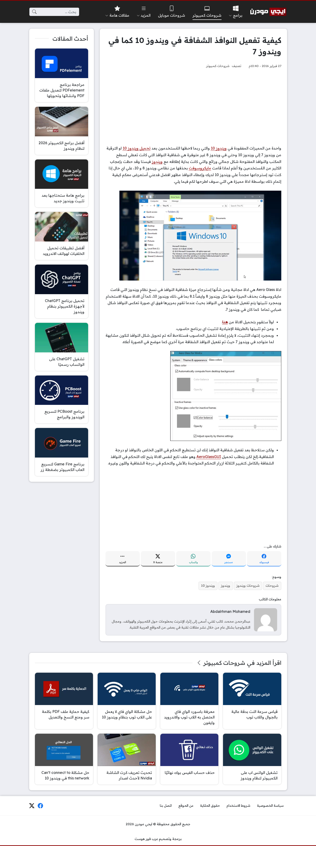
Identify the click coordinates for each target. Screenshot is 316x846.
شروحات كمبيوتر (217, 66)
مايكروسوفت (200, 168)
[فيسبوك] (40, 805)
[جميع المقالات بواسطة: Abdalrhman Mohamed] (265, 619)
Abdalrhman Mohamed (230, 611)
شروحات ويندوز (248, 585)
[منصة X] (31, 805)
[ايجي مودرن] (268, 11)
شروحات (272, 585)
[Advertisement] (193, 106)
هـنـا (225, 322)
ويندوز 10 (219, 148)
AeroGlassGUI (208, 456)
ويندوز (157, 161)
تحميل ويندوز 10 (137, 148)
